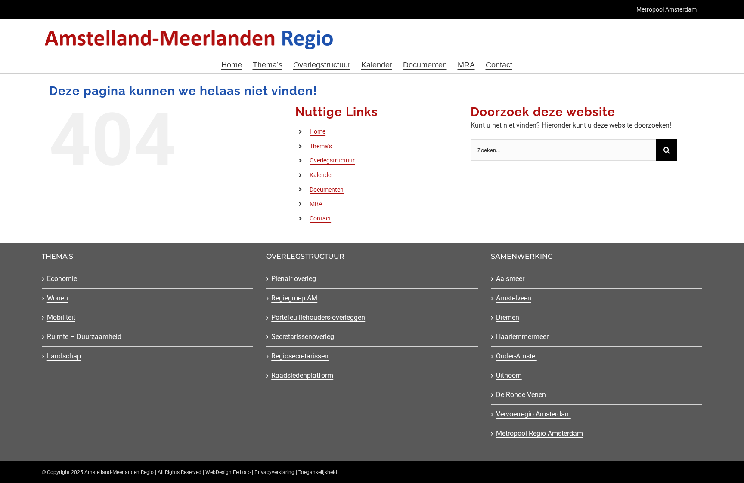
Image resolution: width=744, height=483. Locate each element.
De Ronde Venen (521, 395)
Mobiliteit (61, 317)
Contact (320, 218)
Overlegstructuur (332, 160)
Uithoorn (509, 375)
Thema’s (321, 146)
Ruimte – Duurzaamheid (84, 337)
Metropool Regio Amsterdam (539, 433)
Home (318, 131)
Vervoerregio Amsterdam (533, 414)
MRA (316, 203)
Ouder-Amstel (516, 356)
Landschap (64, 356)
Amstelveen (513, 298)
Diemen (507, 317)
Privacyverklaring (275, 472)
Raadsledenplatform (302, 375)
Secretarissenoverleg (302, 337)
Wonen (57, 298)
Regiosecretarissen (300, 356)
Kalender (321, 174)
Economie (62, 279)
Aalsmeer (510, 279)
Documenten (327, 189)
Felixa (240, 472)
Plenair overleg (293, 279)
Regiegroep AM (294, 298)
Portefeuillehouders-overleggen (318, 317)
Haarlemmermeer (522, 337)
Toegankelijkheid (318, 472)
